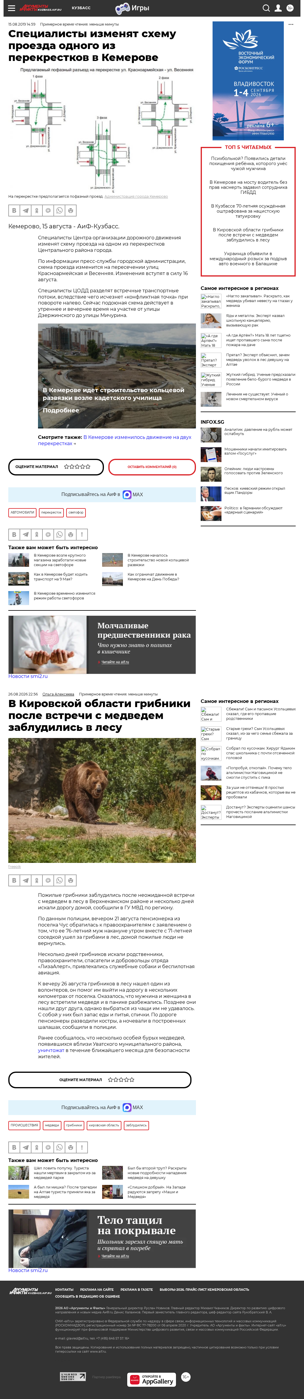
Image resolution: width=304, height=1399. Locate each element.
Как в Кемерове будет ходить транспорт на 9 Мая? (61, 576)
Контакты (64, 1290)
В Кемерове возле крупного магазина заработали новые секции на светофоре (60, 560)
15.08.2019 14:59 (21, 24)
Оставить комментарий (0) (152, 467)
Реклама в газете (137, 1290)
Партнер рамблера (106, 1377)
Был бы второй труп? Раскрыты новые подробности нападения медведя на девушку (157, 1173)
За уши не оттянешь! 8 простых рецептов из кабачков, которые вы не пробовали (260, 792)
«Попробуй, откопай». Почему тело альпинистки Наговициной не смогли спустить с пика (259, 773)
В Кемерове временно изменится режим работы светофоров (64, 595)
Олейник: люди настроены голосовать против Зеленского (253, 471)
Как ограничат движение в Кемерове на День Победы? (153, 576)
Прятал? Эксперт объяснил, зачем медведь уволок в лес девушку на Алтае (257, 360)
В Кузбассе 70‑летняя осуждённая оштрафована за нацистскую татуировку (248, 211)
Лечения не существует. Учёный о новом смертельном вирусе (257, 396)
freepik (14, 866)
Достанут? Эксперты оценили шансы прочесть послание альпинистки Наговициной (260, 812)
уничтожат (52, 1050)
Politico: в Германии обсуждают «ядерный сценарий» (253, 510)
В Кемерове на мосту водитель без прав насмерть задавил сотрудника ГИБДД (248, 187)
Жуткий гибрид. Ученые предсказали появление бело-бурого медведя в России (260, 379)
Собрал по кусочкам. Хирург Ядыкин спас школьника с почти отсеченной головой (260, 753)
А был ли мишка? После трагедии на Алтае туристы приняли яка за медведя (65, 1192)
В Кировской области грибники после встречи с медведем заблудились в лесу (248, 235)
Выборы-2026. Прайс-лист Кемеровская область (204, 1290)
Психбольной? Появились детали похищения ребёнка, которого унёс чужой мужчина (248, 163)
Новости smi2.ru (28, 676)
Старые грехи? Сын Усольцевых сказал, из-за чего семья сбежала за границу (259, 733)
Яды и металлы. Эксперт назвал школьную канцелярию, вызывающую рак (255, 320)
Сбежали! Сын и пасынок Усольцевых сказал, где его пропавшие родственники (261, 714)
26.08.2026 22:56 (23, 694)
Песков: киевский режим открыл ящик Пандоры (254, 490)
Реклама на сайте (97, 1290)
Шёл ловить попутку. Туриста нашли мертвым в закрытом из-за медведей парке (65, 1173)
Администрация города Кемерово (136, 196)
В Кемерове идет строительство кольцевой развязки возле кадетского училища (113, 394)
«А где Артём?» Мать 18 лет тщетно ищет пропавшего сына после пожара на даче (258, 340)
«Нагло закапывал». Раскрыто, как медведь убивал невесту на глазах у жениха (259, 301)
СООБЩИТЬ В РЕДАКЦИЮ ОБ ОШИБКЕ (87, 1296)
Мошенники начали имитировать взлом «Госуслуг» (255, 451)
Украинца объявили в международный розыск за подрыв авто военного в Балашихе (248, 258)
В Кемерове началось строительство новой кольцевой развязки (158, 560)
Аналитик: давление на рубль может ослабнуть (258, 432)
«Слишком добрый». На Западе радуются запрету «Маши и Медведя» (157, 1192)
